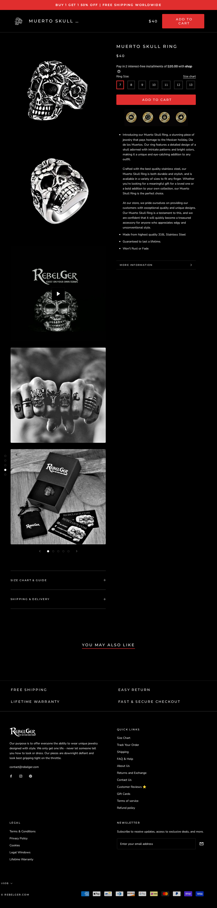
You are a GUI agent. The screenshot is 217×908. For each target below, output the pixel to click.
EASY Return (134, 690)
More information (136, 264)
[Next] (76, 551)
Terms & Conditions (23, 831)
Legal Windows (20, 852)
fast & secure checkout (149, 702)
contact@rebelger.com (24, 767)
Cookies (15, 845)
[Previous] (39, 551)
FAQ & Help (125, 759)
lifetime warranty (35, 702)
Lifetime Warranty (21, 859)
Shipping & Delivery (30, 599)
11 (166, 85)
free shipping (29, 690)
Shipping (123, 752)
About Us (123, 766)
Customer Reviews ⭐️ (131, 787)
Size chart (189, 76)
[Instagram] (20, 775)
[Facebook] (11, 775)
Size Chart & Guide (29, 580)
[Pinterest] (30, 775)
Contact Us (124, 780)
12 (178, 85)
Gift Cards (123, 794)
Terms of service (127, 801)
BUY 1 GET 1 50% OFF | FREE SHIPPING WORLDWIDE (108, 5)
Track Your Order (128, 745)
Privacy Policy (19, 838)
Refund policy (126, 808)
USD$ (5, 883)
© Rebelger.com (15, 894)
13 (190, 85)
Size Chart (123, 738)
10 (154, 85)
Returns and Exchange (131, 773)
